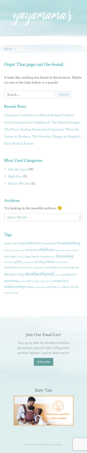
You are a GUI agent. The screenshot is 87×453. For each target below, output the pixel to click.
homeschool (11, 267)
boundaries (49, 243)
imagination (38, 267)
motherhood (39, 274)
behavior (33, 243)
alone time (11, 243)
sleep (30, 287)
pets (28, 281)
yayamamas (55, 444)
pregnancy (60, 280)
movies (57, 275)
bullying (7, 250)
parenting (11, 280)
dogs (27, 256)
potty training (46, 281)
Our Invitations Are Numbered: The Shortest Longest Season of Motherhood (43, 122)
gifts (18, 261)
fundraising (9, 262)
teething (51, 287)
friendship (65, 256)
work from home (11, 292)
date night (10, 256)
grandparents (28, 262)
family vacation (41, 256)
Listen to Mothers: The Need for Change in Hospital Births (43, 136)
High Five (15, 176)
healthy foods (62, 262)
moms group (71, 267)
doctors (21, 256)
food (53, 256)
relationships (15, 286)
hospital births (26, 267)
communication (72, 250)
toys (59, 287)
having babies (45, 261)
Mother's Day (14, 274)
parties (22, 281)
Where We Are (19, 183)
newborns (69, 274)
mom (59, 267)
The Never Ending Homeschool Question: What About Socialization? (43, 129)
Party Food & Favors (19, 143)
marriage (50, 267)
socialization (40, 287)
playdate (35, 281)
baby (21, 243)
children (46, 249)
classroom (59, 250)
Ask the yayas (17, 169)
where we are (70, 287)
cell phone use (18, 250)
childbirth (31, 250)
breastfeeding (68, 243)
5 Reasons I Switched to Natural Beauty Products (39, 115)
